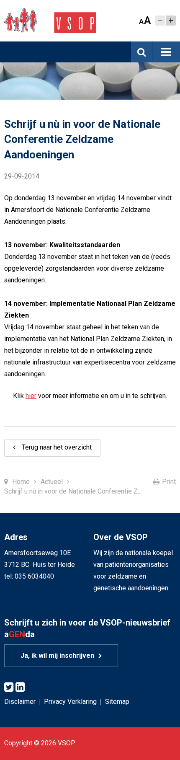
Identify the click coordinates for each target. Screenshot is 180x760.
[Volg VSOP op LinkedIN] (20, 687)
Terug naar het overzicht (57, 447)
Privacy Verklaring (70, 702)
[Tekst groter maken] (171, 21)
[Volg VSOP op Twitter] (8, 687)
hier (31, 396)
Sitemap (117, 702)
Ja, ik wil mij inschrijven (57, 655)
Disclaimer (20, 702)
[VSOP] (50, 20)
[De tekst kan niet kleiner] (160, 21)
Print (169, 482)
